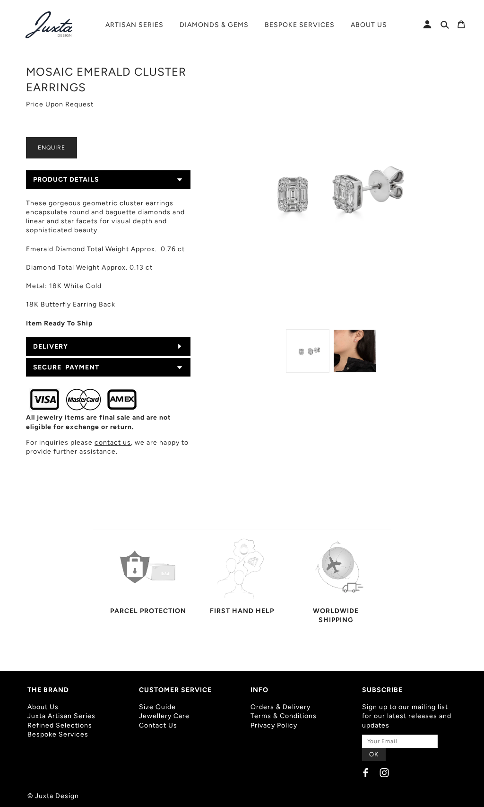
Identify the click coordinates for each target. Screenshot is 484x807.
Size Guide (157, 707)
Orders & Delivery (281, 707)
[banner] (49, 24)
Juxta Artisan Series (61, 716)
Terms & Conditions (284, 716)
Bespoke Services (57, 734)
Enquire (51, 147)
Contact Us (158, 725)
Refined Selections (59, 725)
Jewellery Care (164, 716)
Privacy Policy (274, 725)
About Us (43, 707)
